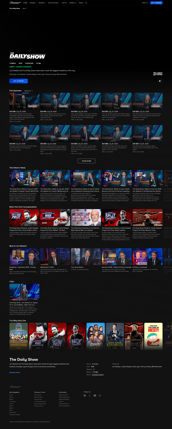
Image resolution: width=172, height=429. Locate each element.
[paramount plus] (15, 2)
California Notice (38, 406)
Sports (11, 406)
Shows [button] (33, 3)
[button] (24, 186)
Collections (12, 401)
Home (25, 3)
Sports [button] (72, 3)
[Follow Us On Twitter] (89, 395)
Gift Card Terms (38, 397)
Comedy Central (97, 375)
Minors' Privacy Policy (40, 403)
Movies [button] (42, 3)
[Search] (86, 3)
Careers (61, 401)
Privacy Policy (38, 399)
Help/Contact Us (63, 395)
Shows (11, 397)
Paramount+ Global (14, 414)
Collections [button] (53, 3)
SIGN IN (145, 2)
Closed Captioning (64, 397)
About (24, 8)
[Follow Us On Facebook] (85, 396)
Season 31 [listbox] (27, 91)
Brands (11, 408)
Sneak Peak (12, 412)
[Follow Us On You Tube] (95, 396)
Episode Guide (14, 372)
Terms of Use (37, 395)
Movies (11, 399)
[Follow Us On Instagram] (100, 396)
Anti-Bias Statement (64, 406)
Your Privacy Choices (40, 401)
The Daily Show (14, 8)
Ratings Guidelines (64, 399)
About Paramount (64, 403)
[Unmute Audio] (160, 81)
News (81, 3)
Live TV (64, 3)
